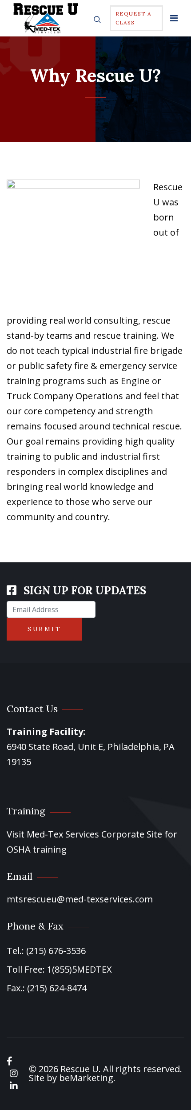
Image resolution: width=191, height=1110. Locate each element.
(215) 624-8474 (57, 988)
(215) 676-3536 (56, 951)
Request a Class (133, 18)
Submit (44, 629)
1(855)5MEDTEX (79, 969)
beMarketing (86, 1078)
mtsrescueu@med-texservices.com (80, 899)
